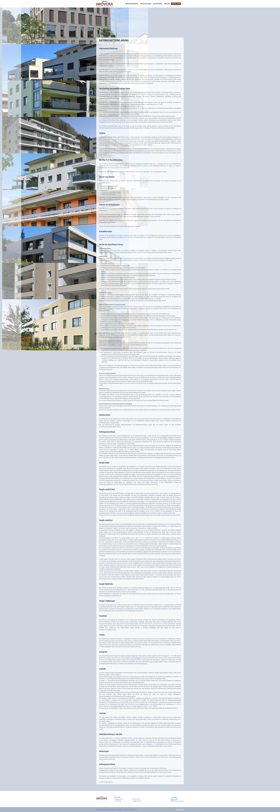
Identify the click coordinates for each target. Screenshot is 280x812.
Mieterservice (157, 4)
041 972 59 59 (136, 799)
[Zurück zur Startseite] (104, 4)
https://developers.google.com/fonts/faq (142, 593)
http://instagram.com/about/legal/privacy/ (136, 663)
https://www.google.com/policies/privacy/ (110, 595)
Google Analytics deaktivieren (113, 569)
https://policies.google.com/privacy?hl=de (169, 515)
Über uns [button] (167, 4)
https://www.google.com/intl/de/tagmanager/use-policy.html (128, 610)
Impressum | (126, 809)
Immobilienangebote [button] (131, 4)
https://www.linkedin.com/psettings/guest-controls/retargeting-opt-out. (117, 696)
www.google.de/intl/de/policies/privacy (147, 484)
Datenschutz (133, 809)
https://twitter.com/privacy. (134, 646)
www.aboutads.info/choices (115, 151)
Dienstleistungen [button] (145, 4)
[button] (183, 4)
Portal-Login (176, 3)
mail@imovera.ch (136, 801)
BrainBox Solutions (108, 782)
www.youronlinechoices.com (139, 151)
